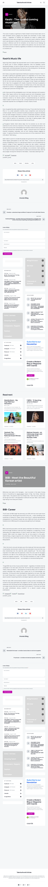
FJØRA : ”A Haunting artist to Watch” (34, 401)
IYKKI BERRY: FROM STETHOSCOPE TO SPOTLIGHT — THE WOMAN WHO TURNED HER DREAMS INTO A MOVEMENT (12, 283)
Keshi (15, 163)
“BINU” (43, 554)
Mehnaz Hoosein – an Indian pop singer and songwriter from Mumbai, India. (34, 434)
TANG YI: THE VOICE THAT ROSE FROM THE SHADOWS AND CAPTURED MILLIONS (11, 291)
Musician (10, 14)
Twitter (14, 593)
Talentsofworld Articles (24, 2)
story (33, 163)
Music (20, 163)
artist (16, 601)
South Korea (20, 494)
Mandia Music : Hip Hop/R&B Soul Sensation (11, 402)
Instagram (7, 593)
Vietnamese (19, 86)
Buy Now (30, 375)
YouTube (7, 155)
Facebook (13, 155)
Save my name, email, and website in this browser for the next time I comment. (18, 250)
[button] (3, 2)
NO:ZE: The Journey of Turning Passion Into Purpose (11, 275)
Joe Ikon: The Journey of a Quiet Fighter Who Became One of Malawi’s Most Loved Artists (12, 298)
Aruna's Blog (23, 198)
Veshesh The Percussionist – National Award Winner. (12, 434)
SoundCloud (21, 593)
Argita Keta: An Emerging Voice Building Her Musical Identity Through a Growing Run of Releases (11, 306)
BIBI (21, 601)
